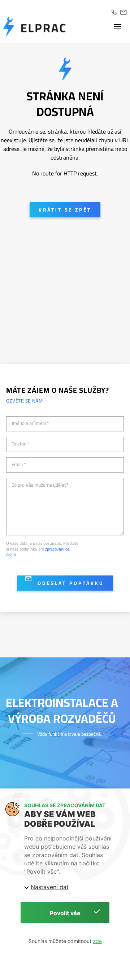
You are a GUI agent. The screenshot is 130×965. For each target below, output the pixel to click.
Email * (19, 465)
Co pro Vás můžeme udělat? (40, 485)
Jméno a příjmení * (30, 423)
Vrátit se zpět (65, 209)
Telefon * (21, 444)
